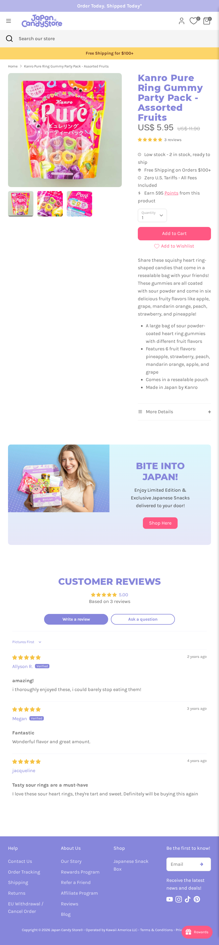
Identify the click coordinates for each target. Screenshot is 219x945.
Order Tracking (24, 872)
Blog (66, 914)
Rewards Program (80, 872)
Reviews (69, 904)
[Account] (181, 19)
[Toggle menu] (8, 20)
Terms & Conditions (156, 930)
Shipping (18, 882)
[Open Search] (9, 39)
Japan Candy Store (65, 930)
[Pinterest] (197, 899)
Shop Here (160, 523)
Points (171, 193)
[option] (109, 53)
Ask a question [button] (143, 619)
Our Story (71, 861)
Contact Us (20, 861)
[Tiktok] (188, 899)
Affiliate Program (79, 893)
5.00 (123, 595)
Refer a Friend (76, 882)
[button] (150, 139)
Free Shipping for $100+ (109, 53)
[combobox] (45, 39)
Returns (16, 893)
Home (13, 66)
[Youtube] (169, 899)
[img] (26, 658)
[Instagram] (178, 899)
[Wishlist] (193, 21)
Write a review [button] (76, 619)
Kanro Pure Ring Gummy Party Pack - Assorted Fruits (66, 66)
